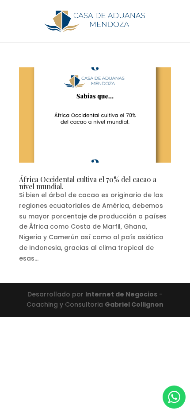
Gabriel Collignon (134, 304)
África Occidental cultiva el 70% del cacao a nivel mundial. (87, 183)
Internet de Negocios (121, 294)
